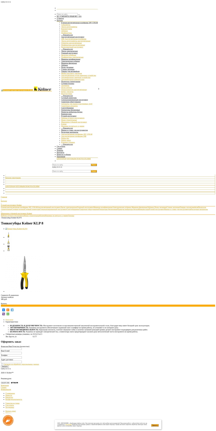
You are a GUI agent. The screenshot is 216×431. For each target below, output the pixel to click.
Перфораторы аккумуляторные (73, 45)
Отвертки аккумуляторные (71, 43)
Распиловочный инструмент (72, 47)
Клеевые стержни (68, 142)
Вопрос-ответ (10, 411)
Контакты (9, 188)
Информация (6, 389)
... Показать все (67, 35)
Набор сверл (66, 140)
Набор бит (65, 138)
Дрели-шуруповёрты (69, 27)
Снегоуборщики (67, 108)
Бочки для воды (67, 92)
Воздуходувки (66, 94)
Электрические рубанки (70, 61)
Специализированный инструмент (74, 100)
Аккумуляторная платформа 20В (73, 136)
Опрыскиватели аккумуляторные (74, 90)
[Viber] (3, 314)
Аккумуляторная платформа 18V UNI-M (76, 134)
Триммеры (65, 86)
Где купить (10, 180)
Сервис (8, 182)
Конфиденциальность (13, 399)
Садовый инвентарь (69, 98)
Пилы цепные (66, 88)
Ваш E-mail (5, 351)
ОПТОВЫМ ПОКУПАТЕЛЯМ (79, 159)
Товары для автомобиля (70, 71)
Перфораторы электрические (72, 57)
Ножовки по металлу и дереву (72, 126)
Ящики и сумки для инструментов (74, 130)
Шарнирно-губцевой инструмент (74, 122)
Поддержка (9, 407)
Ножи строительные (69, 120)
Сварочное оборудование (71, 102)
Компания (5, 385)
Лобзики (64, 31)
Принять (155, 425)
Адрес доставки (7, 360)
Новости (8, 395)
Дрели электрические (69, 51)
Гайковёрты (65, 25)
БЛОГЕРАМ (61, 159)
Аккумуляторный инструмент (72, 37)
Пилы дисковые (67, 67)
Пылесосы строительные (70, 81)
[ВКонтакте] (3, 310)
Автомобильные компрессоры (72, 79)
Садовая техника (67, 83)
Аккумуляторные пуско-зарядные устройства (78, 75)
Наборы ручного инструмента (72, 118)
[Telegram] (12, 310)
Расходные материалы (69, 132)
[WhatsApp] (8, 314)
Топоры (71, 216)
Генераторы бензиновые (70, 110)
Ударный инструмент (69, 53)
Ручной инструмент (68, 116)
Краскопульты (66, 29)
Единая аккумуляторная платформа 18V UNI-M (79, 23)
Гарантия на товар (12, 403)
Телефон (4, 355)
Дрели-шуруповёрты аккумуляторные (75, 41)
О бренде (9, 176)
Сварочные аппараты (69, 106)
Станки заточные (67, 69)
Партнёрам (10, 184)
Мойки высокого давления (71, 73)
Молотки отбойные (68, 55)
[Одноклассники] (8, 310)
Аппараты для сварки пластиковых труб (76, 104)
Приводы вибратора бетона (71, 112)
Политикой (69, 424)
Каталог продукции (13, 178)
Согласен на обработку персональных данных (21, 364)
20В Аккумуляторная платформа (73, 39)
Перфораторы (66, 33)
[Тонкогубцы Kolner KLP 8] (16, 229)
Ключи (63, 124)
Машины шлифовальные (70, 59)
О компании (10, 393)
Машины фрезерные (69, 63)
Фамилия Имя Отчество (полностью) (15, 346)
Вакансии (9, 397)
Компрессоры (66, 114)
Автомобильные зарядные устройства (75, 77)
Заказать (5, 366)
